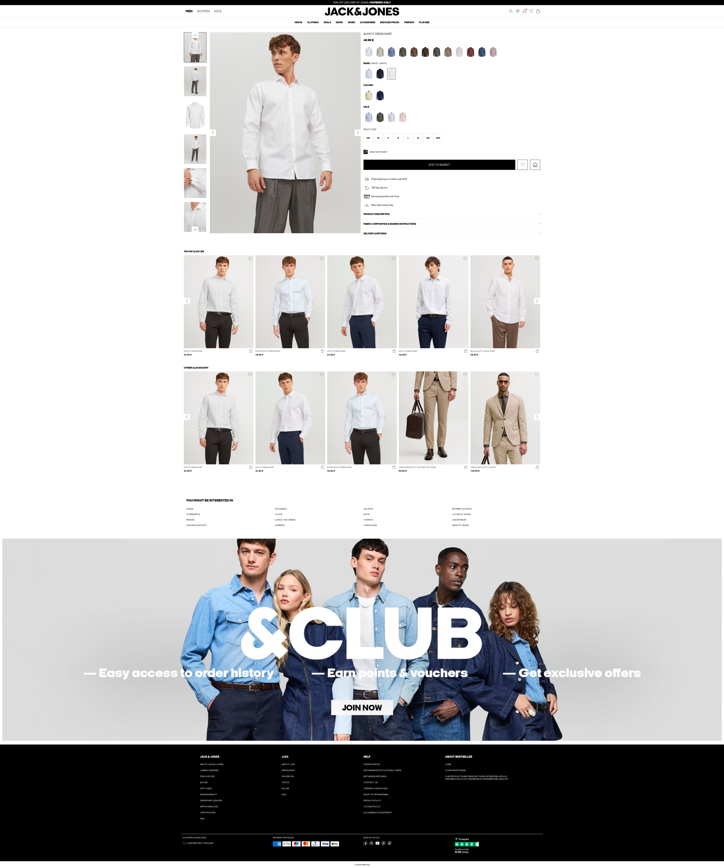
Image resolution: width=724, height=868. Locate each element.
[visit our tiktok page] (389, 844)
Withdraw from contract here (382, 770)
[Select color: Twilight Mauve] (493, 52)
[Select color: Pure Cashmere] (369, 95)
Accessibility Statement (378, 812)
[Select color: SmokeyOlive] (380, 52)
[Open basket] (538, 11)
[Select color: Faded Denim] (369, 52)
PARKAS (190, 519)
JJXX (285, 756)
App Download (209, 806)
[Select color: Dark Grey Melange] (437, 52)
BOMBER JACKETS (462, 509)
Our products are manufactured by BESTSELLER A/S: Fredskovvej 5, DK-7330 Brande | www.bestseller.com (476, 777)
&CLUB (203, 782)
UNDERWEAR (459, 519)
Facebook (288, 776)
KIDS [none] (218, 11)
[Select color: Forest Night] (403, 52)
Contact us (371, 782)
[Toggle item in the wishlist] (523, 165)
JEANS (189, 509)
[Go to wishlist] (531, 12)
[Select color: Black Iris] (369, 117)
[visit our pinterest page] (383, 844)
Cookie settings (362, 864)
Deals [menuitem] (327, 22)
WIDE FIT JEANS (460, 525)
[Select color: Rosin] (380, 117)
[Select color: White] (391, 73)
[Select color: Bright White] (391, 117)
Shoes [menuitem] (351, 22)
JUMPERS (280, 525)
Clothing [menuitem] (313, 22)
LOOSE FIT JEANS (461, 514)
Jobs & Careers (209, 770)
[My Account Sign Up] (362, 640)
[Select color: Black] (380, 73)
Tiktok (285, 782)
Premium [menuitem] (409, 22)
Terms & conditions (375, 788)
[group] (219, 307)
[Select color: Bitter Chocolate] (470, 52)
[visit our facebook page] (365, 844)
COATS (278, 514)
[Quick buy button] (251, 351)
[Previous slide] (187, 301)
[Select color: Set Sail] (391, 52)
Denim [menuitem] (339, 22)
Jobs (448, 764)
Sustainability (208, 794)
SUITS (367, 514)
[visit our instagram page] (371, 844)
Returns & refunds (375, 776)
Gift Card (206, 788)
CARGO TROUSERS (285, 519)
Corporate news (455, 770)
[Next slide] (537, 301)
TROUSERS (280, 509)
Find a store (207, 776)
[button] (368, 138)
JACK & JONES (209, 756)
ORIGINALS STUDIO (196, 525)
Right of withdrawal (376, 794)
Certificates (207, 812)
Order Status (372, 764)
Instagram (288, 770)
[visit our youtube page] (377, 844)
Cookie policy (372, 806)
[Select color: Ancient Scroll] (459, 52)
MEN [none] (189, 11)
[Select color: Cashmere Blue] (369, 73)
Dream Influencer (211, 800)
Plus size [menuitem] (424, 22)
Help (367, 756)
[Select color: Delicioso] (414, 52)
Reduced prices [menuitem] (389, 22)
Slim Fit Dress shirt (378, 34)
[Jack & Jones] (362, 14)
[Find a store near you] (518, 12)
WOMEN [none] (203, 11)
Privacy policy (372, 800)
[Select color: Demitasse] (448, 52)
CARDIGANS (370, 525)
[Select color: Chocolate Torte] (425, 52)
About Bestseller (458, 756)
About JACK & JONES (211, 764)
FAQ (202, 818)
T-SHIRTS (368, 519)
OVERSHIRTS (193, 514)
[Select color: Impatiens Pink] (403, 117)
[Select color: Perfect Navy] (380, 95)
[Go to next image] (195, 230)
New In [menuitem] (298, 22)
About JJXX (288, 764)
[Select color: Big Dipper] (482, 52)
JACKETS (368, 509)
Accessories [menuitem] (367, 22)
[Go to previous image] (195, 35)
